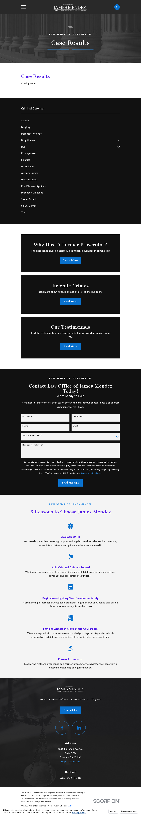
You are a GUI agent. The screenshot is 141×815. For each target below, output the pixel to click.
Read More (70, 301)
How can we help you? (32, 445)
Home (43, 699)
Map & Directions (70, 761)
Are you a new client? (32, 435)
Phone (25, 426)
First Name (27, 416)
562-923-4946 (70, 777)
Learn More (70, 260)
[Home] (70, 7)
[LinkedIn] (79, 728)
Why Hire (96, 699)
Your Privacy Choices (58, 806)
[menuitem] (70, 120)
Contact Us (70, 710)
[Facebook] (62, 728)
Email (75, 426)
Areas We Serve (79, 699)
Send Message (70, 482)
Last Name (77, 416)
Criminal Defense (58, 699)
